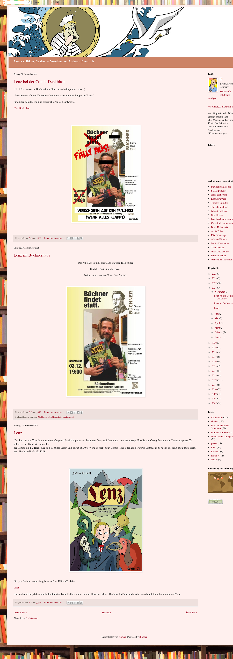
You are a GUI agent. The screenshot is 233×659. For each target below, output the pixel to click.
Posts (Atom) (32, 618)
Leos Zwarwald (218, 198)
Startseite (106, 612)
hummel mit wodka (220, 432)
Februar (219, 332)
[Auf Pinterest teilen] (81, 238)
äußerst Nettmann (219, 211)
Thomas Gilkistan (219, 202)
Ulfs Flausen (217, 214)
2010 (214, 389)
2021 (214, 287)
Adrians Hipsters (219, 239)
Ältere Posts (191, 612)
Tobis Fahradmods (220, 206)
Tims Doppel (217, 247)
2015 (214, 366)
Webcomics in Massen (221, 259)
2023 (214, 278)
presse (214, 443)
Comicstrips (217, 417)
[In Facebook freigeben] (78, 238)
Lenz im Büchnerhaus (32, 255)
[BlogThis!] (71, 238)
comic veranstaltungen (222, 436)
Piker (213, 447)
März (217, 327)
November (220, 291)
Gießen (214, 421)
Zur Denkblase (22, 108)
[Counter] (215, 503)
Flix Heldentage (219, 235)
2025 (214, 273)
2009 (214, 394)
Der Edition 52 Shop (221, 186)
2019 (214, 347)
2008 (214, 398)
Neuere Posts (20, 612)
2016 (214, 361)
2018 (214, 352)
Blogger (143, 636)
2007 (214, 403)
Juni (217, 313)
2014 (214, 370)
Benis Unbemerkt (219, 227)
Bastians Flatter (218, 255)
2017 (214, 356)
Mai (217, 318)
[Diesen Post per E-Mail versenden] (68, 238)
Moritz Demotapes (220, 243)
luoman (122, 636)
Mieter (214, 459)
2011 (214, 384)
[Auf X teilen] (74, 238)
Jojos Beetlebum (219, 194)
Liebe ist (215, 451)
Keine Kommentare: (53, 238)
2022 (214, 283)
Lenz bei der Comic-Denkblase (39, 81)
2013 (214, 375)
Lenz (18, 432)
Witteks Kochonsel (220, 251)
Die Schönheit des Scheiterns (220, 427)
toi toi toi (215, 455)
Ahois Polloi (217, 231)
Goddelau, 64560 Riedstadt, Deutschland (56, 416)
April (218, 323)
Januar (218, 337)
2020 (214, 342)
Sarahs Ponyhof (218, 190)
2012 (214, 380)
